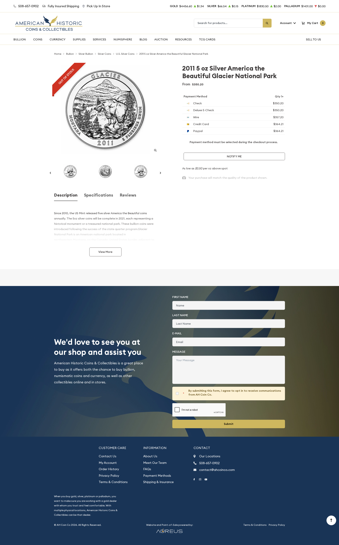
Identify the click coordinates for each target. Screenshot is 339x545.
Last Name (180, 315)
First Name (180, 297)
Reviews (128, 195)
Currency (58, 39)
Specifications (98, 195)
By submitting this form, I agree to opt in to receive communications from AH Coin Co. (234, 392)
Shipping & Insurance (158, 482)
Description (66, 195)
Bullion (19, 39)
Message (178, 352)
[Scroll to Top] (331, 520)
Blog (143, 39)
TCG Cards (207, 39)
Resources (183, 39)
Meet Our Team (155, 463)
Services (99, 39)
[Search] (267, 23)
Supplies (79, 39)
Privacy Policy (109, 476)
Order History (109, 469)
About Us (150, 456)
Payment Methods (157, 476)
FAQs (147, 469)
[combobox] (228, 23)
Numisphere (123, 39)
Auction (161, 39)
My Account (108, 463)
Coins (37, 39)
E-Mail (177, 333)
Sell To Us (313, 39)
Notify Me (234, 156)
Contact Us (107, 456)
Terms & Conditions (113, 482)
